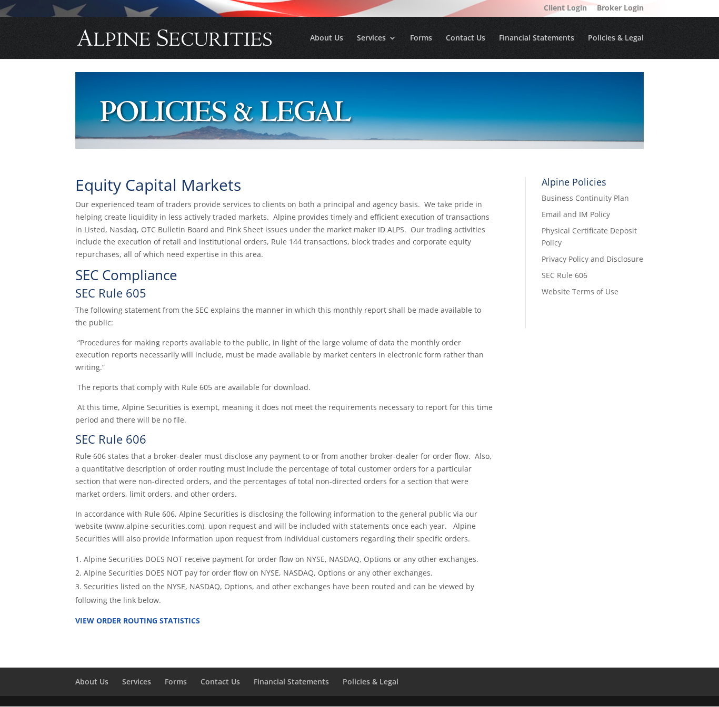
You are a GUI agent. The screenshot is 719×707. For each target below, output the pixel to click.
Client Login (565, 9)
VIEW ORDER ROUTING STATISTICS (137, 621)
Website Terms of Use (580, 291)
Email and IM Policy (576, 214)
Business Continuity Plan (585, 198)
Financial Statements (536, 38)
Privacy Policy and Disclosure (592, 259)
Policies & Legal (616, 38)
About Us (326, 38)
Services (371, 38)
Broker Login (620, 9)
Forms (421, 38)
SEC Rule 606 (564, 275)
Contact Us (465, 38)
